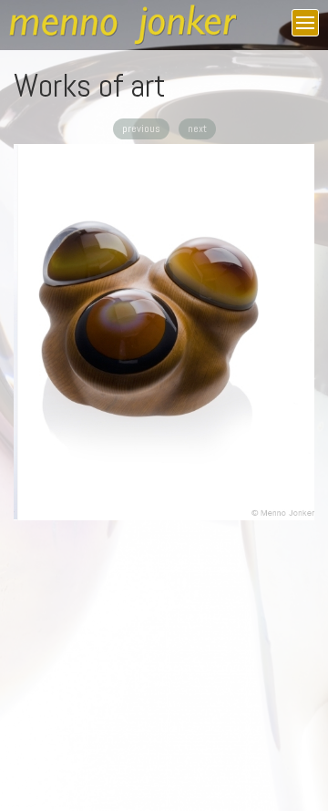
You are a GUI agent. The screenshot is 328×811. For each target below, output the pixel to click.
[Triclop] (164, 332)
